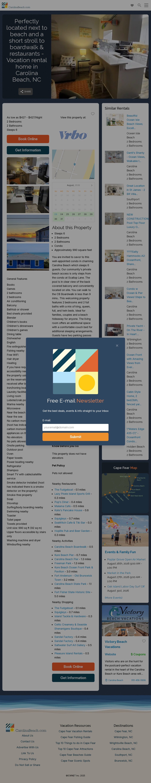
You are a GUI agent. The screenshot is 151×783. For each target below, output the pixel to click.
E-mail (46, 420)
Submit (75, 437)
